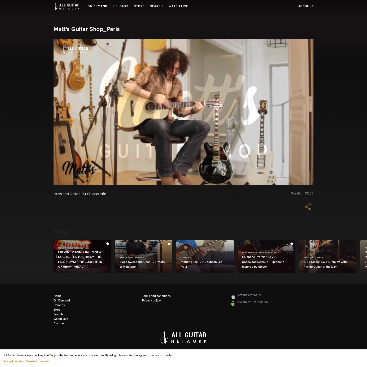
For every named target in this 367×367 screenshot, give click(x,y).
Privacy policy (151, 300)
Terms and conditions (156, 296)
